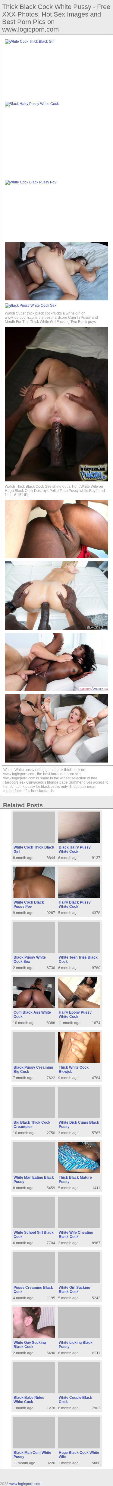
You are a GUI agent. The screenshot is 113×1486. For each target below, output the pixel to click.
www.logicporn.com (25, 1484)
